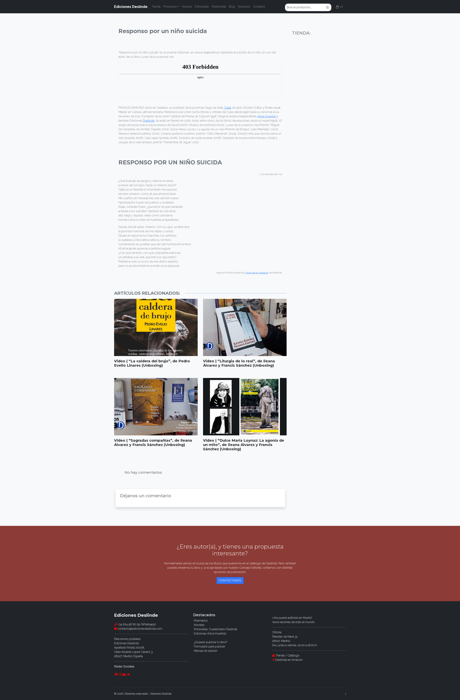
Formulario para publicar (209, 646)
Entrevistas (202, 6)
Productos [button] (170, 6)
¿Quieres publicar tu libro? (210, 642)
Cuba (227, 107)
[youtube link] (124, 674)
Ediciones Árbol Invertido (210, 633)
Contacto (259, 6)
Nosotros (244, 6)
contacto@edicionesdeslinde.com (139, 628)
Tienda (156, 6)
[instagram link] (120, 674)
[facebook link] (116, 674)
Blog (232, 6)
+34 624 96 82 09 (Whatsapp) (136, 624)
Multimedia (219, 6)
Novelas (199, 625)
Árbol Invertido (266, 116)
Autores (187, 6)
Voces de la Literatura (256, 272)
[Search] (308, 7)
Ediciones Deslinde (131, 6)
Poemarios (201, 620)
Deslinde (148, 120)
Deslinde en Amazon (289, 660)
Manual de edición (205, 651)
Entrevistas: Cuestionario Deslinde (215, 629)
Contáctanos (230, 580)
